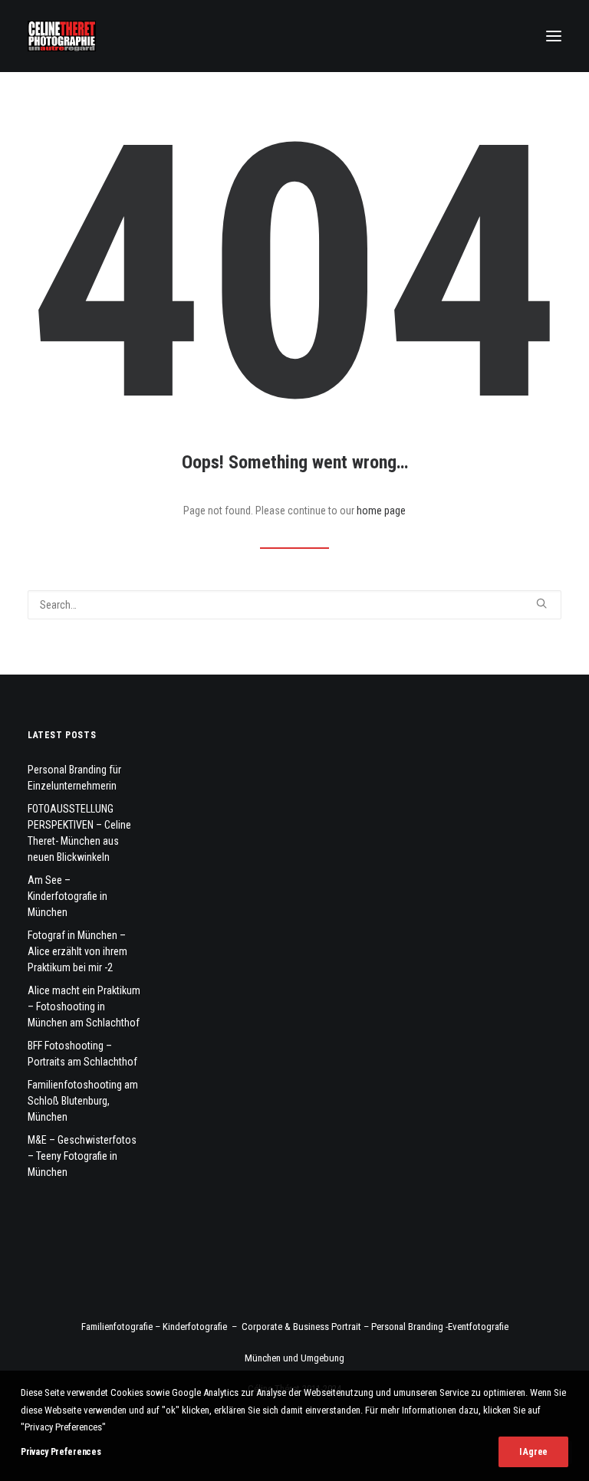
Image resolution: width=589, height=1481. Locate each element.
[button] (553, 36)
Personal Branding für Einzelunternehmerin (74, 777)
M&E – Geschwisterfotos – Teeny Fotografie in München (82, 1156)
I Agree (533, 1452)
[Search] (294, 604)
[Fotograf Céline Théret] (62, 36)
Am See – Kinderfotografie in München (67, 896)
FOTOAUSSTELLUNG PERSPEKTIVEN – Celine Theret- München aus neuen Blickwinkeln (79, 833)
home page (381, 510)
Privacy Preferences (60, 1452)
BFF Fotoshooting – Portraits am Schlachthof (82, 1053)
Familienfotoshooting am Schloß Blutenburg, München (83, 1101)
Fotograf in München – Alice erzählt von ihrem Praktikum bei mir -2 (77, 951)
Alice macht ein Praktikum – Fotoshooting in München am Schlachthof (84, 1006)
